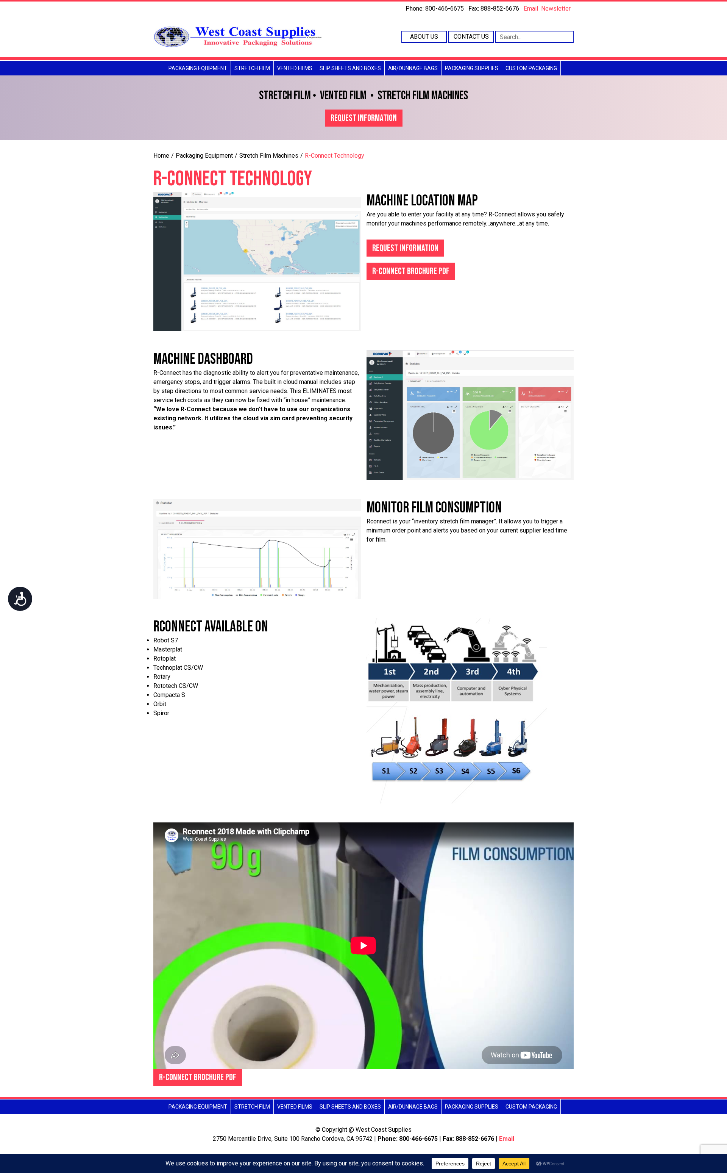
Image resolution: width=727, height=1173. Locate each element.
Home (161, 155)
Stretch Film (252, 68)
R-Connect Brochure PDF (410, 271)
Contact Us (471, 36)
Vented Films (294, 68)
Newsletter (556, 8)
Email (531, 8)
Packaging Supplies (471, 68)
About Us (424, 36)
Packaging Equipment (197, 68)
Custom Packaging (531, 68)
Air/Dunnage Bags (413, 68)
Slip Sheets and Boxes (350, 68)
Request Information (364, 118)
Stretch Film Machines (268, 155)
